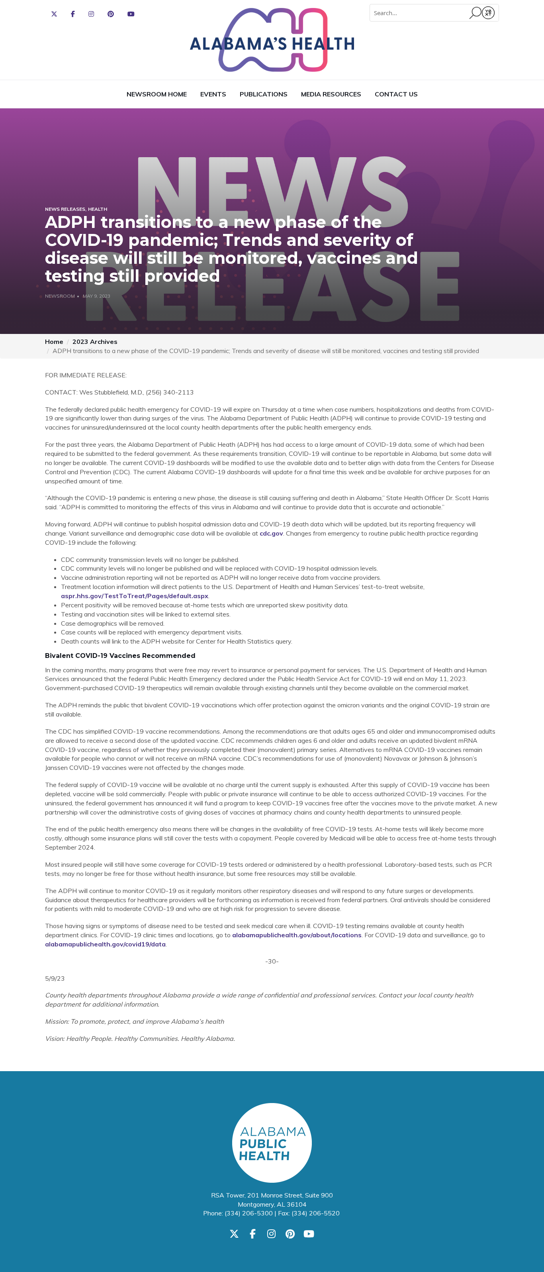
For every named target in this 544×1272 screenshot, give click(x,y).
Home (54, 341)
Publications (264, 94)
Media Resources (331, 94)
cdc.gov (271, 533)
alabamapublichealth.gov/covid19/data (105, 944)
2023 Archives (94, 341)
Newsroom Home (157, 94)
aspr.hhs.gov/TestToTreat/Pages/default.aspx (134, 596)
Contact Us (396, 94)
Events (213, 94)
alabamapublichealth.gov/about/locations (297, 935)
